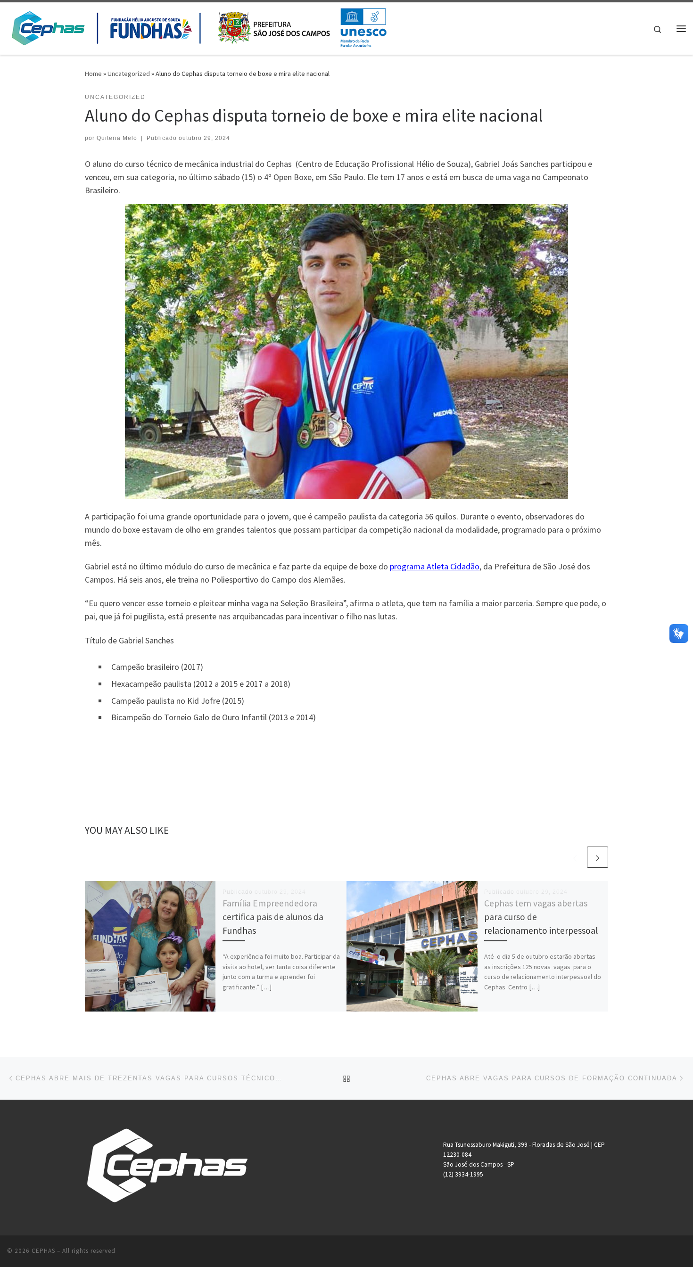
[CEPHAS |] (198, 26)
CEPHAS (43, 1251)
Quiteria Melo (117, 138)
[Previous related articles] (575, 857)
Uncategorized (128, 73)
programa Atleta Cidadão (434, 566)
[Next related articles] (597, 857)
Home (93, 73)
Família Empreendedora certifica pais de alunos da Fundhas (273, 916)
